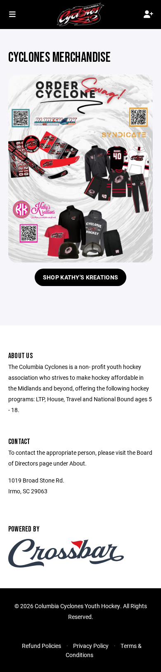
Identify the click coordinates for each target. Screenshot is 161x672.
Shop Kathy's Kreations (80, 277)
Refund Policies (41, 646)
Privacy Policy (91, 646)
